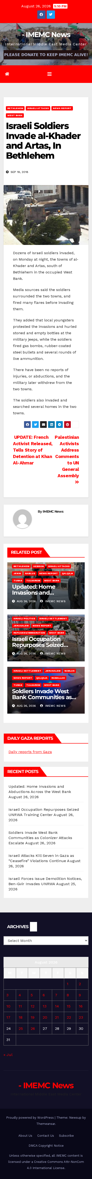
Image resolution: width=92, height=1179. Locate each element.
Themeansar (45, 1124)
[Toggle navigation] (49, 74)
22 (69, 1017)
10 (8, 1006)
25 (21, 1028)
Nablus (30, 573)
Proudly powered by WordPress (30, 1117)
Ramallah (58, 678)
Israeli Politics (24, 618)
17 (8, 1017)
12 (32, 1006)
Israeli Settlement (53, 618)
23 (81, 1017)
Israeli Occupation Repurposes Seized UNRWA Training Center (45, 644)
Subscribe (66, 1135)
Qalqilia (67, 573)
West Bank (14, 115)
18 (20, 1017)
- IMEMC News (46, 34)
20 (45, 1017)
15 (69, 1006)
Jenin (17, 573)
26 (33, 1028)
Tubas (17, 580)
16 (81, 1006)
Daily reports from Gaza (30, 751)
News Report (62, 108)
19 (32, 1017)
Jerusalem (21, 625)
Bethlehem (15, 108)
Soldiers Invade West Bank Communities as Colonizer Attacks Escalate (40, 837)
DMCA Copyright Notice (46, 1145)
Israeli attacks (38, 108)
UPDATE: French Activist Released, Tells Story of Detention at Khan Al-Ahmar (33, 450)
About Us (25, 1135)
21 (57, 1017)
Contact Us (45, 1135)
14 (57, 1006)
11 (20, 1006)
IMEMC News (53, 511)
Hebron (38, 566)
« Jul (8, 1054)
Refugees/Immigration (29, 632)
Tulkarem (33, 580)
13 (44, 1006)
